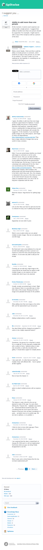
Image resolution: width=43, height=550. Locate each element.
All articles (10, 527)
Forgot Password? (17, 100)
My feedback (7, 491)
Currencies (10, 514)
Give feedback (12, 507)
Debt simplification (12, 516)
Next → (34, 469)
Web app (6, 496)
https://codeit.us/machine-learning (22, 167)
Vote (6, 27)
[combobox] (20, 503)
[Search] (37, 503)
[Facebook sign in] (19, 83)
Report (29, 118)
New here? (26, 104)
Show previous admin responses (21, 63)
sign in (18, 478)
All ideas (6, 489)
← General (5, 15)
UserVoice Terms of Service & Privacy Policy (28, 543)
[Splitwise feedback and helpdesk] (10, 4)
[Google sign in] (34, 83)
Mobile (6, 493)
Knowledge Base (13, 512)
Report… (38, 41)
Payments (10, 525)
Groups (9, 521)
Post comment (35, 108)
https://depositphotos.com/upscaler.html (23, 137)
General (6, 487)
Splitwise (10, 531)
